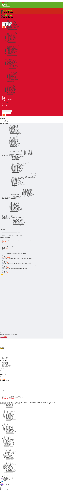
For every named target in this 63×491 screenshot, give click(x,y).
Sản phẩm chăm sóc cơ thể (7, 215)
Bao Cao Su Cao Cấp (13, 129)
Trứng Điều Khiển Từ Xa (27, 190)
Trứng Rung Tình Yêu (15, 194)
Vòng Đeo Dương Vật (15, 196)
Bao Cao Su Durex (13, 130)
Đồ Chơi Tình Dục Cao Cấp (16, 168)
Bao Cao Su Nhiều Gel (14, 142)
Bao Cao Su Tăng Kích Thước (15, 154)
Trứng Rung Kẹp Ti (26, 191)
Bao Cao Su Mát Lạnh (14, 139)
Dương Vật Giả (14, 163)
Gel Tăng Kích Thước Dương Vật (18, 222)
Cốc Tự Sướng (14, 160)
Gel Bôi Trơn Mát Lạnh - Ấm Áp (15, 208)
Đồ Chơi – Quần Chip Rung (8, 474)
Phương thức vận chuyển (5, 366)
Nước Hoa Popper (15, 214)
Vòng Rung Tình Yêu (15, 197)
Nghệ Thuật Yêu (5, 101)
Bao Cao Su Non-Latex (14, 143)
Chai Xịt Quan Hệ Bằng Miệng (17, 217)
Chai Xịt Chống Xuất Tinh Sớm (18, 219)
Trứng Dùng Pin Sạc (26, 188)
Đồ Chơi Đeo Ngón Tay (16, 166)
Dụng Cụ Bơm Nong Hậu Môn (30, 173)
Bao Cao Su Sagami (13, 146)
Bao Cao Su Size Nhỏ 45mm (26, 149)
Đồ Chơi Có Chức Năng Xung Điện (18, 165)
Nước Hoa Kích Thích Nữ (16, 213)
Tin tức (3, 100)
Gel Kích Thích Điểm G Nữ (14, 210)
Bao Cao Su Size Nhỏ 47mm (26, 150)
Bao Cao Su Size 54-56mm (25, 147)
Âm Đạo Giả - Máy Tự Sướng (17, 156)
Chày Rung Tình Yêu (15, 159)
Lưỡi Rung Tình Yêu (15, 179)
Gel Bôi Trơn (4, 212)
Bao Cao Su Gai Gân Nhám (14, 132)
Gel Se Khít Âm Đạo (13, 212)
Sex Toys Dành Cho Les (16, 186)
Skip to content (3, 0)
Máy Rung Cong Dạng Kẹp (16, 182)
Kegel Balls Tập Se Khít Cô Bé (17, 178)
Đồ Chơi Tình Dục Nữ (15, 172)
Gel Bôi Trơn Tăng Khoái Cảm (15, 209)
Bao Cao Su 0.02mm (13, 126)
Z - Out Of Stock (5, 227)
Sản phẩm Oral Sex (5, 217)
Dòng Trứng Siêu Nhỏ (10, 461)
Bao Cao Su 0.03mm (13, 127)
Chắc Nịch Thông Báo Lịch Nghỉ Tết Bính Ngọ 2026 (11, 232)
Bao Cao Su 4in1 (13, 128)
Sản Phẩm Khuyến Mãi (6, 216)
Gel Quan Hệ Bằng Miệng (14, 211)
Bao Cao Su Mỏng (13, 140)
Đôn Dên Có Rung (27, 152)
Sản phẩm (4, 97)
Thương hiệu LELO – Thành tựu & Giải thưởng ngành (11, 233)
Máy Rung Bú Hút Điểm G (16, 181)
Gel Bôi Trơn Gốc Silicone (14, 206)
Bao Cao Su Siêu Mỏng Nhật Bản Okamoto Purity (8, 334)
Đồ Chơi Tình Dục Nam (16, 171)
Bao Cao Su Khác (13, 136)
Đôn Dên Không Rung (28, 153)
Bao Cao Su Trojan (13, 155)
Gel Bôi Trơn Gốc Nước (14, 205)
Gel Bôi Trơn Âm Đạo (13, 200)
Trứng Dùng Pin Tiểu (26, 189)
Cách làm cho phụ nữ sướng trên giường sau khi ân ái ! (11, 234)
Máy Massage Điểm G (16, 180)
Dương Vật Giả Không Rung (25, 161)
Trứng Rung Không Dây (27, 192)
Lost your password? (4, 489)
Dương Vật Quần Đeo (24, 162)
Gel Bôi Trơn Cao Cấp (13, 201)
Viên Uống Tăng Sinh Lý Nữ (9, 444)
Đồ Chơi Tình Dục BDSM (16, 167)
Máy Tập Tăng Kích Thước (16, 183)
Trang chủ (4, 96)
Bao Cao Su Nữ (12, 144)
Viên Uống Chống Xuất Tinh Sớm (18, 224)
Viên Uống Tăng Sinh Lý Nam (18, 225)
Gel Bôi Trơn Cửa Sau (13, 202)
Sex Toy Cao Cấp (15, 185)
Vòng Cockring (26, 196)
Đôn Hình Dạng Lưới (27, 154)
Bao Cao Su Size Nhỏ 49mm (26, 151)
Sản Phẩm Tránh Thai (6, 218)
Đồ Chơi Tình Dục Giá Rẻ (16, 169)
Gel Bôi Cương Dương (16, 221)
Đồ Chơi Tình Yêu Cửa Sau (16, 177)
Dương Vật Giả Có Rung (10, 450)
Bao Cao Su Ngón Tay (14, 141)
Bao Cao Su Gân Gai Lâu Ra (14, 133)
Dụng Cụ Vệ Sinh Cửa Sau (10, 471)
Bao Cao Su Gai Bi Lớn (14, 131)
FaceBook (2, 485)
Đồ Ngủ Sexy (13, 198)
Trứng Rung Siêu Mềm (27, 193)
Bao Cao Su (4, 155)
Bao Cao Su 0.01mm (13, 125)
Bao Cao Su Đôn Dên (15, 157)
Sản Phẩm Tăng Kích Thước (17, 223)
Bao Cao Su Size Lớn (13, 148)
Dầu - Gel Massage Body (14, 199)
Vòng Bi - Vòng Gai (27, 195)
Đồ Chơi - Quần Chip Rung (16, 164)
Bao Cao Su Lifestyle (14, 138)
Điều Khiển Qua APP (26, 187)
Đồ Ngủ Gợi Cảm (5, 198)
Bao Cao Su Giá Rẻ (13, 134)
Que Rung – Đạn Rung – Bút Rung (10, 464)
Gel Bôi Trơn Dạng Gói (14, 203)
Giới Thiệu (4, 98)
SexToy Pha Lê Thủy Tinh (29, 177)
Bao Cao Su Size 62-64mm (25, 148)
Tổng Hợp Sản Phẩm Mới (6, 226)
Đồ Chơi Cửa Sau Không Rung (30, 174)
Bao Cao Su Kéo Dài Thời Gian (15, 135)
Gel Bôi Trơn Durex (13, 204)
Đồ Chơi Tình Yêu (5, 197)
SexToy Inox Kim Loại (29, 176)
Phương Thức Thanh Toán (7, 99)
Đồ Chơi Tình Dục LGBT (16, 170)
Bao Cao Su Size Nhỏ (14, 151)
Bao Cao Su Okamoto (14, 145)
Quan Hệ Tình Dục (5, 102)
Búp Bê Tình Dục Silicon (16, 158)
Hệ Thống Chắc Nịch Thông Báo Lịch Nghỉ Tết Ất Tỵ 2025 (12, 235)
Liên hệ (3, 104)
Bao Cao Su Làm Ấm (13, 137)
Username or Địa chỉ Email (5, 484)
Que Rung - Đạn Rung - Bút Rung (17, 184)
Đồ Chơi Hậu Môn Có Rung (29, 175)
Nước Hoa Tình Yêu (5, 214)
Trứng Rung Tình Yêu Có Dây (28, 194)
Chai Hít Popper (25, 214)
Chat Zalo (2, 482)
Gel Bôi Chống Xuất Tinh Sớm (18, 220)
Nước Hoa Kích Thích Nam (8, 477)
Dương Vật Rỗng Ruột (24, 163)
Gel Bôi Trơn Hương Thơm (14, 207)
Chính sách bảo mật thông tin (6, 365)
